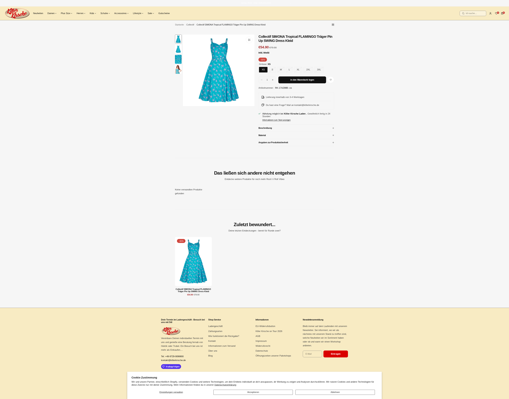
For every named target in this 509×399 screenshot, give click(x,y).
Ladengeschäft (215, 326)
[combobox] (473, 13)
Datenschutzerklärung (225, 385)
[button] (219, 3)
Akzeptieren (253, 392)
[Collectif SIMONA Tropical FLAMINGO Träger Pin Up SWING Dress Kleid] (193, 261)
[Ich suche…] (463, 13)
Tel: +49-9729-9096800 (172, 356)
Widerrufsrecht (263, 346)
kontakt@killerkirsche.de (173, 360)
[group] (218, 82)
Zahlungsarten (215, 331)
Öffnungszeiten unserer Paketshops (273, 355)
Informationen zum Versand (221, 346)
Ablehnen (335, 392)
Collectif (190, 25)
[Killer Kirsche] (17, 13)
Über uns (212, 351)
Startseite (179, 25)
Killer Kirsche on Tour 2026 (269, 331)
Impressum (261, 341)
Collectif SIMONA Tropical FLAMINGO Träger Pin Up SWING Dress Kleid (193, 290)
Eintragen (336, 354)
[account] (490, 13)
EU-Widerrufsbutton (265, 326)
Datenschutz (262, 351)
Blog (210, 355)
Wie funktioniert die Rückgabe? (223, 336)
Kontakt (212, 341)
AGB (258, 336)
